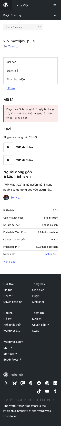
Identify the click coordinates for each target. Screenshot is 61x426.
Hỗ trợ (11, 88)
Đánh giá (12, 70)
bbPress (10, 353)
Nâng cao (9, 261)
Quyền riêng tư (12, 302)
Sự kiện (37, 319)
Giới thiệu (9, 284)
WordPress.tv (13, 330)
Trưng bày (38, 284)
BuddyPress (12, 359)
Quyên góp (40, 324)
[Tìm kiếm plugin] (39, 27)
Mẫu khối (38, 302)
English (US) (51, 254)
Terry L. (13, 46)
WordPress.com (14, 341)
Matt (8, 347)
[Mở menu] (55, 5)
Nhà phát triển (16, 79)
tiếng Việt (17, 374)
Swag (37, 330)
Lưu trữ (7, 296)
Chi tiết (11, 62)
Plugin (35, 296)
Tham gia (38, 312)
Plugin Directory (12, 15)
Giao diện (38, 290)
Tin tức (7, 290)
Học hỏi (8, 312)
